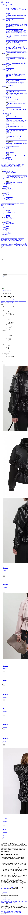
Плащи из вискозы (10, 126)
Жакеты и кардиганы (8, 19)
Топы (7, 104)
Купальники (6, 158)
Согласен (3, 913)
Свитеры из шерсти (10, 16)
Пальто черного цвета (22, 120)
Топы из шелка (9, 107)
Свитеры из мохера (10, 18)
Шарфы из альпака (10, 155)
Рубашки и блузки (7, 64)
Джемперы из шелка (15, 9)
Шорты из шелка (15, 80)
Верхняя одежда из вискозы (12, 146)
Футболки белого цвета (11, 103)
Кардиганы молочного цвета (19, 46)
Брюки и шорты (7, 69)
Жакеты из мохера (10, 26)
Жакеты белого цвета (18, 30)
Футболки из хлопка (10, 101)
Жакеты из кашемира (11, 23)
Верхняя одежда (7, 113)
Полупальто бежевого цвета (12, 138)
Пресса (5, 244)
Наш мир (3, 243)
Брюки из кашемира (11, 72)
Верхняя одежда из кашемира (13, 143)
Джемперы (8, 5)
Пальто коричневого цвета (12, 121)
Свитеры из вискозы (21, 15)
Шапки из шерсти (10, 152)
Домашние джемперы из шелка (18, 177)
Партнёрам (21, 243)
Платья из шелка (10, 58)
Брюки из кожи (22, 74)
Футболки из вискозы (20, 99)
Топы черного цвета (21, 109)
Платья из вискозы (20, 57)
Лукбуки (20, 245)
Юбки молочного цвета (22, 93)
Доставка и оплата (13, 245)
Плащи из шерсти (19, 126)
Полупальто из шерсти (16, 136)
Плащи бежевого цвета (21, 129)
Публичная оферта (12, 244)
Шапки (7, 148)
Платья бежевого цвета (11, 62)
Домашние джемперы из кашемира (16, 175)
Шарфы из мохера (19, 155)
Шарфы (8, 153)
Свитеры (8, 13)
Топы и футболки (7, 96)
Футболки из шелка (10, 99)
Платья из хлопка (18, 58)
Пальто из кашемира (19, 116)
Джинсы (5, 110)
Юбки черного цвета (21, 94)
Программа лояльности (21, 244)
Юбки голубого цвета (11, 94)
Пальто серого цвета (13, 122)
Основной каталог (5, 2)
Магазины (7, 243)
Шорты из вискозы (10, 79)
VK (4, 893)
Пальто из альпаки (10, 116)
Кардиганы (8, 37)
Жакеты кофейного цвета (12, 32)
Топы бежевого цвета (11, 109)
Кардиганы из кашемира (12, 41)
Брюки (7, 70)
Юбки (4, 86)
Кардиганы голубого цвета (20, 52)
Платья (5, 53)
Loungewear (3, 169)
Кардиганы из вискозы (11, 40)
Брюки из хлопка (18, 75)
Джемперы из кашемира (11, 8)
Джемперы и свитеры (8, 4)
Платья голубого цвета (11, 63)
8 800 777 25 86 (9, 887)
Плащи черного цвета (11, 129)
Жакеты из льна (15, 25)
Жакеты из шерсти (18, 24)
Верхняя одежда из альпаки (17, 144)
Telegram (5, 892)
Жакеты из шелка (10, 24)
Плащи (7, 124)
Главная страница (7, 290)
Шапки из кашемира (20, 151)
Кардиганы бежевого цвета (12, 44)
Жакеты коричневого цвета (19, 31)
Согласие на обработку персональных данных (14, 902)
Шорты (7, 76)
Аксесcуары (6, 147)
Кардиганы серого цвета (15, 51)
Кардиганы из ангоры (22, 40)
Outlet (2, 205)
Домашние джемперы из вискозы (14, 175)
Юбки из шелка (18, 90)
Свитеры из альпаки (20, 16)
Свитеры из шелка (19, 18)
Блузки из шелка (10, 68)
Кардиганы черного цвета (12, 47)
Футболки (8, 97)
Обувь (4, 160)
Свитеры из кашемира (11, 15)
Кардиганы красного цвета (20, 48)
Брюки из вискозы (20, 72)
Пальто (7, 114)
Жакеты (8, 20)
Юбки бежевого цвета (11, 93)
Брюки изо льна (10, 75)
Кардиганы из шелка (14, 42)
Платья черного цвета (22, 63)
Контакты (12, 243)
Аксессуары (6, 198)
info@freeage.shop (5, 888)
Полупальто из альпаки (11, 135)
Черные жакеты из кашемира (13, 29)
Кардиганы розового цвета (12, 49)
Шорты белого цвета (11, 82)
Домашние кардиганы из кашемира (14, 182)
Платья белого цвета (22, 62)
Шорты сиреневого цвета (15, 83)
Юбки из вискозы (10, 90)
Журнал (16, 243)
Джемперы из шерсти (15, 10)
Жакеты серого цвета (18, 35)
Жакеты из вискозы (20, 23)
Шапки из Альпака (10, 151)
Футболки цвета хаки (22, 103)
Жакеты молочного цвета (15, 33)
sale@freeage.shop (7, 897)
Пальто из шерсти (18, 118)
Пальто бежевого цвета (11, 120)
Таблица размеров (5, 245)
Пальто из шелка (10, 118)
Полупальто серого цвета (21, 140)
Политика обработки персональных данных (11, 901)
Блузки (7, 65)
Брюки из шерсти (14, 74)
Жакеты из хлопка (23, 25)
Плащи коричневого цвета (12, 130)
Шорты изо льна (19, 79)
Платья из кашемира (11, 57)
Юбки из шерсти (15, 91)
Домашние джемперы (11, 172)
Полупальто (8, 132)
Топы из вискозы (17, 107)
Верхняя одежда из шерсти (7, 301)
